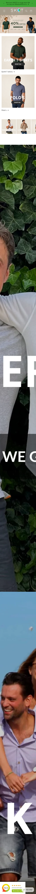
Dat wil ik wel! (18, 462)
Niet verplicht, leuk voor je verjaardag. (16, 450)
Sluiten (18, 470)
